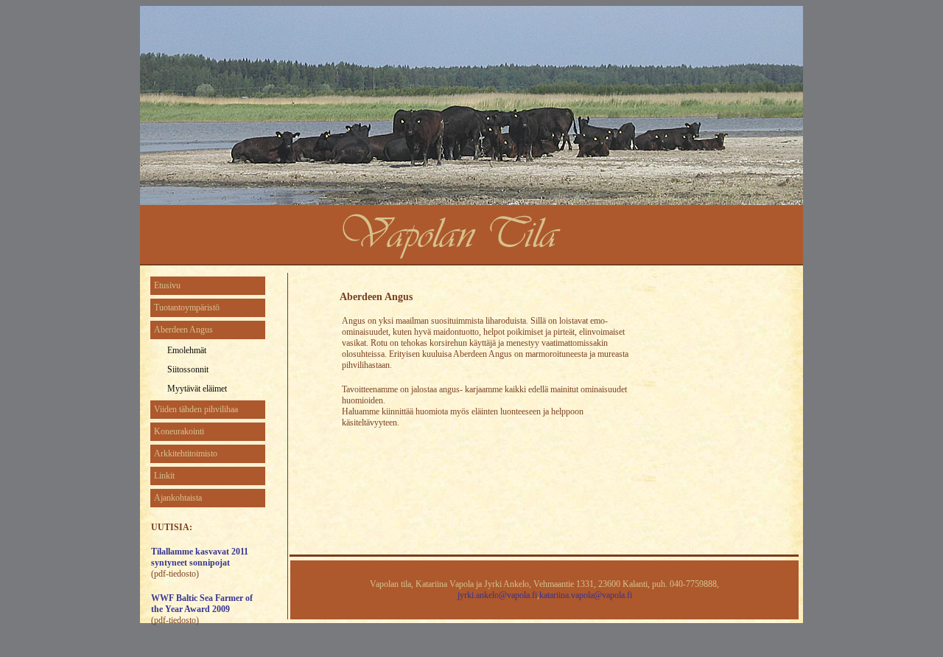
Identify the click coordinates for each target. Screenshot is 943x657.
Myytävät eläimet (197, 388)
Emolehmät (186, 350)
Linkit (164, 475)
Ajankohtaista (178, 498)
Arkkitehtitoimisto (185, 453)
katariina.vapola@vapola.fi (585, 595)
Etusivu (167, 285)
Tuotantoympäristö (187, 307)
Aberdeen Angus (183, 329)
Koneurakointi (179, 431)
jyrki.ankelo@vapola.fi (497, 595)
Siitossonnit (187, 369)
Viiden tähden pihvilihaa (196, 409)
